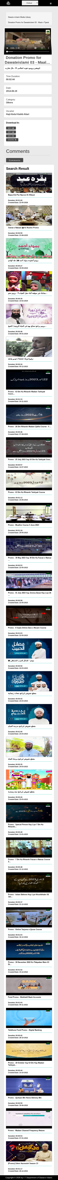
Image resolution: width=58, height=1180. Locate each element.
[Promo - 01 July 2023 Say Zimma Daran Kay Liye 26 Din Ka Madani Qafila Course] (29, 581)
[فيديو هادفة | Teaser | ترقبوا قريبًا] (29, 347)
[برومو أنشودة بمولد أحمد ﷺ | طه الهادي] (29, 248)
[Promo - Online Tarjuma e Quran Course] (29, 917)
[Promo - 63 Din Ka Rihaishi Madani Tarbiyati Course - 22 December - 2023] (29, 379)
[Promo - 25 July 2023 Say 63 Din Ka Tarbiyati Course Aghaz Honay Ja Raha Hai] (29, 447)
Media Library (25, 17)
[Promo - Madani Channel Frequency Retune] (29, 1118)
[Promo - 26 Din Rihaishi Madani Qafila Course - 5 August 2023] (29, 414)
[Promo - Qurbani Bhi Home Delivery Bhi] (29, 1085)
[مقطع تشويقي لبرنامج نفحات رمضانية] (29, 681)
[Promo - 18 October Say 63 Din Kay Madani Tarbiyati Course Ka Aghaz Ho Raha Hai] (29, 1051)
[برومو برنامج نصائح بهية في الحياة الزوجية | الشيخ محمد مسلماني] (29, 314)
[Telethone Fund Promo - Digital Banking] (29, 1018)
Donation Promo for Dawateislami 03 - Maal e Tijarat (28, 22)
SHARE (11, 140)
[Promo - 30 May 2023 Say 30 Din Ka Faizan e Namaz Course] (29, 546)
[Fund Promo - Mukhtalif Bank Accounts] (29, 985)
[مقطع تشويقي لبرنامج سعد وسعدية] (29, 779)
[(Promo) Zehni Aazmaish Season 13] (29, 1151)
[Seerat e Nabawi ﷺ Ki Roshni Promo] (29, 215)
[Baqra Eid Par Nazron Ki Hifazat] (29, 183)
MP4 (10, 128)
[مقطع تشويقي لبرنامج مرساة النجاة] (29, 747)
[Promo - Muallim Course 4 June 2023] (29, 513)
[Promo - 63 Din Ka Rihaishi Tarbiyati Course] (29, 480)
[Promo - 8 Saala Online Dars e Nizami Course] (29, 616)
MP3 (10, 132)
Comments (14, 160)
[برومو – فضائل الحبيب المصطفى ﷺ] (29, 648)
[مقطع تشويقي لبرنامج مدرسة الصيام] (29, 714)
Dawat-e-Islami (14, 17)
